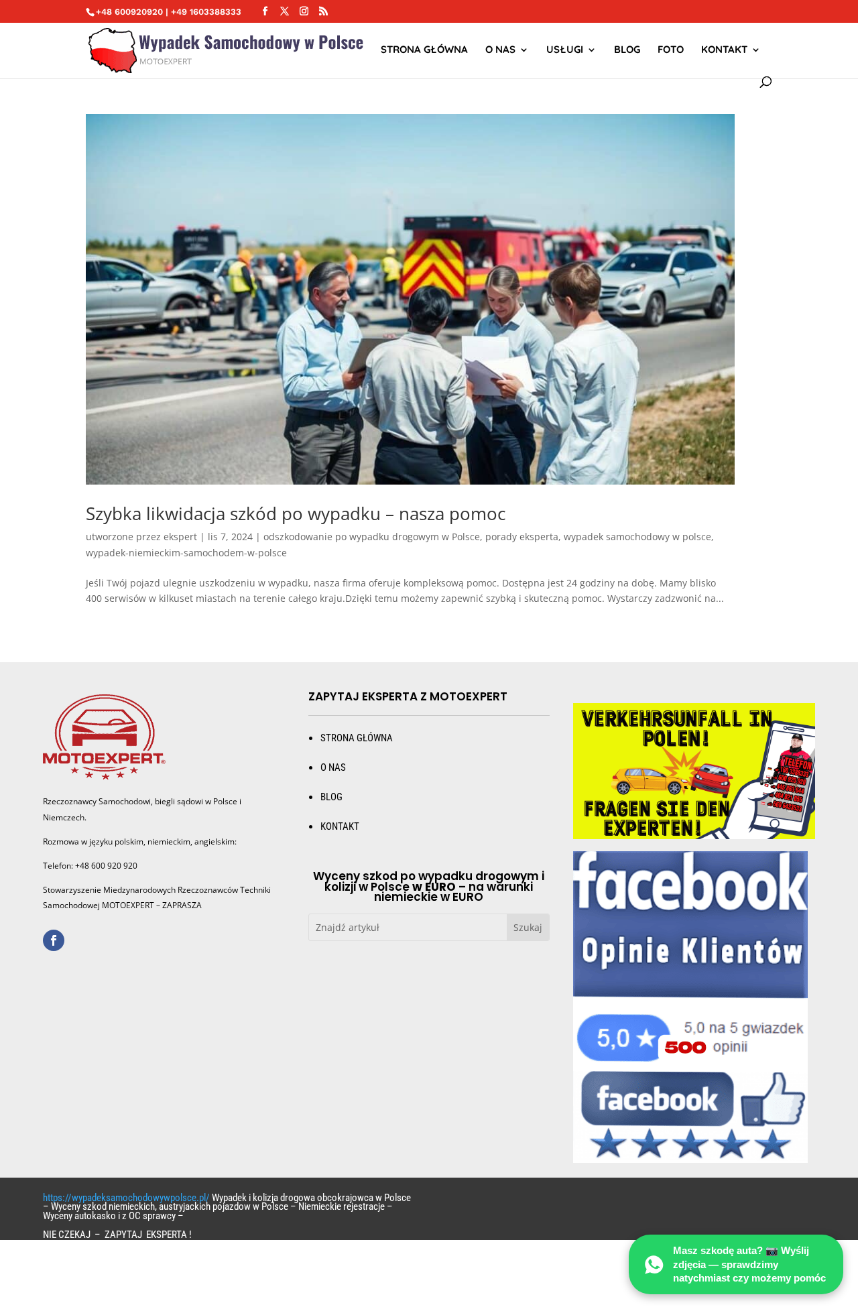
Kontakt (724, 50)
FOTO (671, 50)
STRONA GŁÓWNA (424, 50)
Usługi (564, 50)
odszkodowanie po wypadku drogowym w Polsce (371, 536)
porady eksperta (521, 536)
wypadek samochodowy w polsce (637, 536)
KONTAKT (339, 826)
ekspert (180, 536)
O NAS (500, 50)
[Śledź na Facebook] (53, 940)
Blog (627, 50)
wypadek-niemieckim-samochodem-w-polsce (186, 552)
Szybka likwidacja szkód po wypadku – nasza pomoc (295, 513)
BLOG (331, 797)
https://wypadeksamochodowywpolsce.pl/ (126, 1198)
